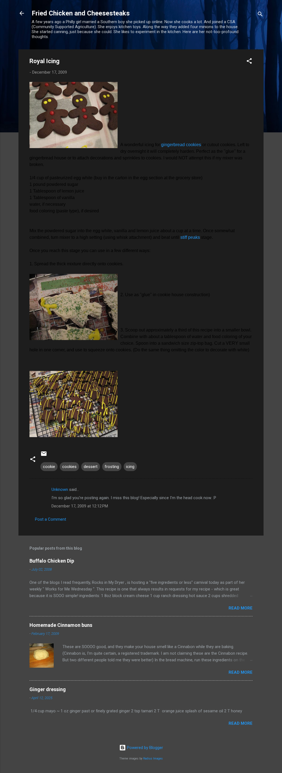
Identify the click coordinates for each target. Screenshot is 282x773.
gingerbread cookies (181, 144)
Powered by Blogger (144, 747)
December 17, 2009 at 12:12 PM (79, 506)
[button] (249, 62)
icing (130, 466)
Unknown (59, 489)
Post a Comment (50, 519)
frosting (112, 466)
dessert (90, 466)
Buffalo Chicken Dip (51, 561)
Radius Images (153, 758)
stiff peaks (190, 237)
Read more (241, 608)
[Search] (260, 15)
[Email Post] (43, 455)
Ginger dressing (47, 689)
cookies (69, 466)
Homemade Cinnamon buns (60, 625)
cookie (49, 466)
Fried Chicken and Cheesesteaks (81, 13)
